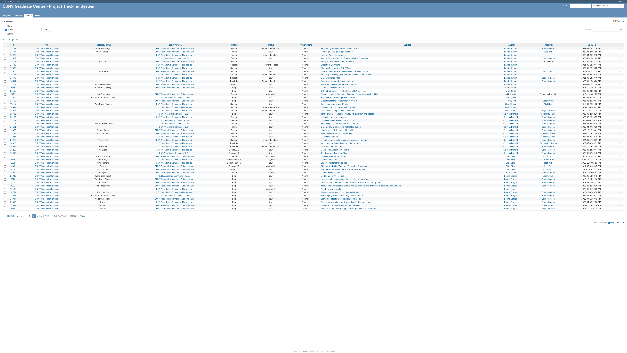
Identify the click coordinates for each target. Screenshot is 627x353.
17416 (13, 124)
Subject (407, 45)
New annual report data (331, 146)
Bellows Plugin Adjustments (333, 55)
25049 (13, 176)
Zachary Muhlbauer (548, 143)
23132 (13, 117)
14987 (13, 199)
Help (17, 1)
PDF (622, 223)
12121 (13, 48)
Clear (17, 39)
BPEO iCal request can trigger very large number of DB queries (349, 209)
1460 (13, 173)
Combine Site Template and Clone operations (341, 205)
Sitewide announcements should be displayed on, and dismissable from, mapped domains (361, 186)
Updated (592, 45)
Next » (48, 216)
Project (48, 45)
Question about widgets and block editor (339, 107)
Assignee (549, 45)
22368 (13, 202)
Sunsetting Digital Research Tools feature (339, 124)
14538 (13, 65)
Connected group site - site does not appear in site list (345, 71)
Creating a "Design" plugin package (337, 52)
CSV (617, 223)
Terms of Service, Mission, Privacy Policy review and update (347, 114)
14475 (13, 78)
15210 (13, 150)
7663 (13, 182)
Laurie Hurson (510, 48)
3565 (13, 163)
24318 (13, 143)
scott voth (548, 52)
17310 (13, 71)
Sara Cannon (548, 71)
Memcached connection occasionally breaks (340, 192)
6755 (13, 88)
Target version (175, 45)
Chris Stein (510, 156)
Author (511, 45)
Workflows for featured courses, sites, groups (341, 143)
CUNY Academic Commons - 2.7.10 (174, 176)
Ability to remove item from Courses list (338, 61)
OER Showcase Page (330, 78)
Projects (11, 1)
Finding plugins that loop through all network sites (343, 195)
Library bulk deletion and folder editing (338, 130)
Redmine (305, 351)
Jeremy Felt (511, 97)
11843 (13, 84)
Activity (18, 16)
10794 (13, 192)
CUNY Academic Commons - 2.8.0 (174, 58)
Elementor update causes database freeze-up (341, 199)
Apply (8, 39)
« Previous (9, 216)
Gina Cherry (510, 104)
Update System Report (331, 173)
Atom (612, 223)
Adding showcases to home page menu (338, 81)
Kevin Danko (510, 91)
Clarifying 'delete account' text (334, 153)
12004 (13, 110)
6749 (13, 209)
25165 (13, 91)
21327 (13, 58)
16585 (13, 146)
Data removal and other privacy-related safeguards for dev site (348, 202)
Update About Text (329, 160)
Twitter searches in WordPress (334, 104)
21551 (13, 195)
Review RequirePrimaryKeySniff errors (338, 97)
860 (13, 166)
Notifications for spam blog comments (337, 110)
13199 (13, 133)
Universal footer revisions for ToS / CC (338, 120)
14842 (13, 107)
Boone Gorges (548, 48)
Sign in (621, 1)
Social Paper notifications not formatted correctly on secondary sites (351, 182)
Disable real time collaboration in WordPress (341, 101)
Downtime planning (329, 137)
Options (10, 34)
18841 (13, 137)
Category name (103, 45)
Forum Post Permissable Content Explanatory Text (343, 169)
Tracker (234, 45)
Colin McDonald (510, 114)
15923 (13, 55)
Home (4, 1)
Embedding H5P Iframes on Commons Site (340, 48)
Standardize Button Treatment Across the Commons (344, 166)
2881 (13, 156)
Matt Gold (548, 104)
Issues (28, 16)
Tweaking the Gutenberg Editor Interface (339, 84)
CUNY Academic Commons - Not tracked (174, 55)
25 (76, 216)
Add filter (587, 29)
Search (566, 6)
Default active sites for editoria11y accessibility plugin (344, 140)
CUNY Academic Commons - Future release (174, 48)
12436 (13, 189)
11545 (13, 104)
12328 (13, 68)
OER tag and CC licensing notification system (341, 127)
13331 (13, 205)
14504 (13, 81)
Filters (9, 26)
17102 (13, 120)
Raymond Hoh (548, 110)
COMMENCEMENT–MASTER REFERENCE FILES (343, 91)
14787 (13, 52)
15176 (13, 75)
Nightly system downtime (332, 189)
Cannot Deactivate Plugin (332, 88)
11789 (13, 61)
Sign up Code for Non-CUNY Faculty (337, 68)
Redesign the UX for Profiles (333, 156)
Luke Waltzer (548, 160)
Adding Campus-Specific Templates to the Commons (344, 58)
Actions (621, 48)
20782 (13, 114)
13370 (13, 130)
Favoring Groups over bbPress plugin (337, 133)
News (37, 16)
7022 (13, 186)
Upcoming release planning (333, 117)
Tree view (620, 21)
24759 (13, 101)
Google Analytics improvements (335, 150)
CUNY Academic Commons (47, 48)
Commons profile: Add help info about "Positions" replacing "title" (349, 94)
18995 (13, 153)
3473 (13, 94)
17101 (13, 127)
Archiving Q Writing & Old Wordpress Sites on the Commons (347, 75)
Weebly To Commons (330, 65)
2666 (13, 160)
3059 (13, 169)
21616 (13, 97)
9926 (13, 179)
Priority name (306, 45)
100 (83, 216)
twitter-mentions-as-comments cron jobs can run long (344, 179)
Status (10, 29)
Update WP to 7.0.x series (332, 176)
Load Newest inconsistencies (334, 163)
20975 (13, 140)
